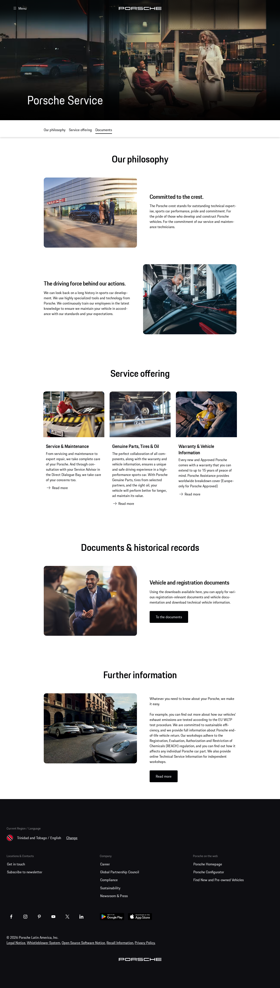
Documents (103, 129)
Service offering (80, 129)
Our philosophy (54, 129)
